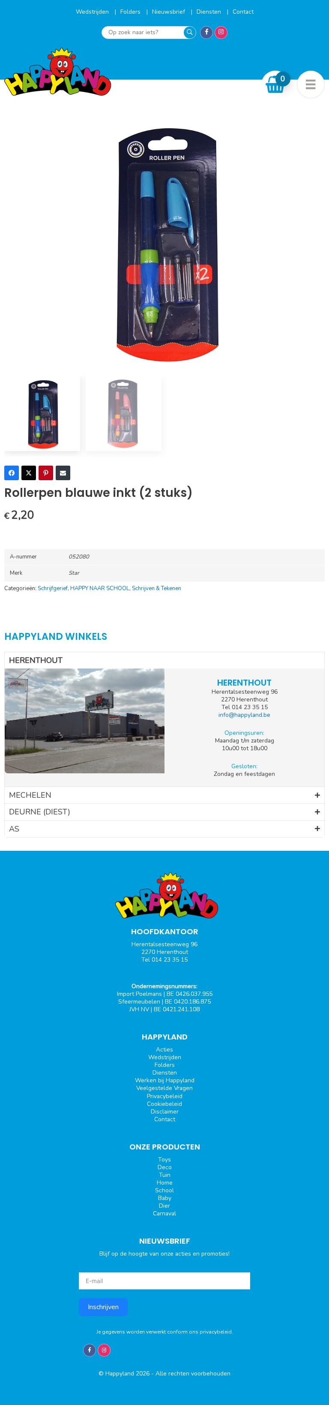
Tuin (164, 1175)
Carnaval (164, 1213)
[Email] (63, 473)
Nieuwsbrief (169, 12)
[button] (164, 660)
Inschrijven (103, 1307)
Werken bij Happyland (164, 1080)
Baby (164, 1198)
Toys (164, 1159)
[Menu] (311, 84)
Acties (164, 1050)
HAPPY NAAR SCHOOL (99, 588)
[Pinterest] (46, 473)
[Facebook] (11, 473)
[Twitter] (28, 473)
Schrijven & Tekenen (156, 588)
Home (165, 1183)
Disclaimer (165, 1112)
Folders (131, 12)
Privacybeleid (164, 1096)
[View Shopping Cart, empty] (275, 84)
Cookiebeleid (164, 1104)
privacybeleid (216, 1331)
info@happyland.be (244, 715)
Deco (165, 1167)
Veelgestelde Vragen (164, 1088)
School (164, 1190)
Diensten (210, 12)
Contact (243, 12)
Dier (164, 1206)
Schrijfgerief (53, 588)
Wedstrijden (93, 12)
